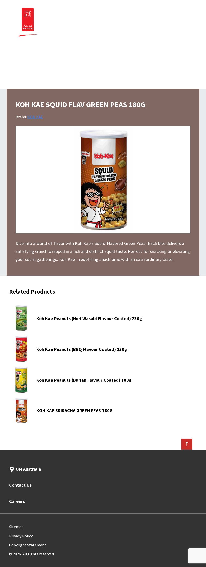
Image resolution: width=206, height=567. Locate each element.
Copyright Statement (27, 544)
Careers (17, 501)
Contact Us (20, 485)
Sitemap (16, 526)
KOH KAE (35, 116)
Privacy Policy (21, 535)
